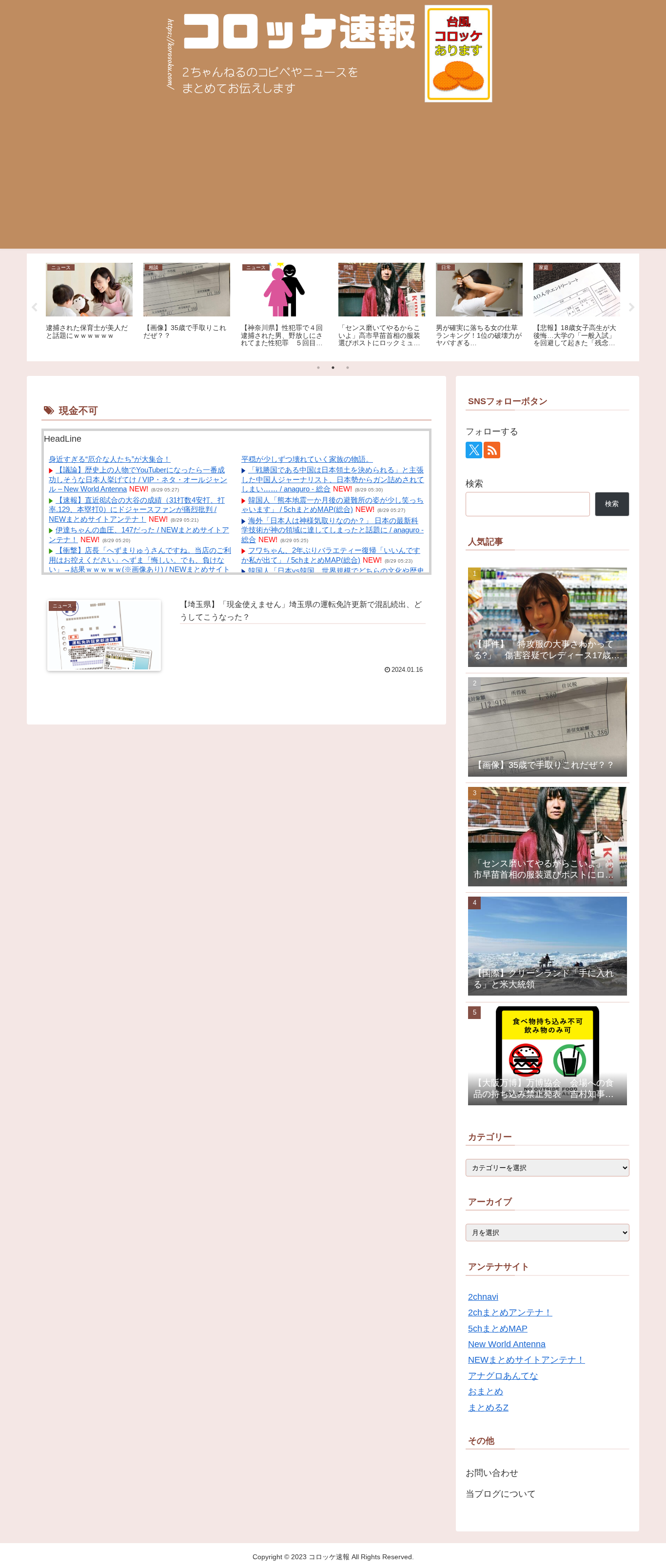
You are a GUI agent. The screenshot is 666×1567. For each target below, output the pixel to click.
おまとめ (485, 1391)
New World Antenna (507, 1344)
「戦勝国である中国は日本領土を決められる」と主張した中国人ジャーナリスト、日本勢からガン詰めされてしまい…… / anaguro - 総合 (332, 479)
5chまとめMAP (498, 1328)
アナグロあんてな (503, 1376)
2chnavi (483, 1297)
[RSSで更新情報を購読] (492, 450)
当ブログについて (501, 1494)
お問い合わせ (492, 1473)
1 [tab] (318, 367)
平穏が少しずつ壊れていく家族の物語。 (307, 459)
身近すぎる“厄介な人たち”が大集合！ (110, 459)
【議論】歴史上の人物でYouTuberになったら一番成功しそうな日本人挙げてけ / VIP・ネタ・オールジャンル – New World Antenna (138, 479)
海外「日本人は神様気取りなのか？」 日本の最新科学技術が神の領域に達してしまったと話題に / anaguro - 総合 (332, 530)
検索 (474, 484)
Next (632, 308)
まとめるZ (488, 1407)
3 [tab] (348, 367)
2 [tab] (333, 367)
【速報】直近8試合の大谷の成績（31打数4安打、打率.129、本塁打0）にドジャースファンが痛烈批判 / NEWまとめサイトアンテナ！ (137, 509)
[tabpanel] (89, 305)
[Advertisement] (333, 180)
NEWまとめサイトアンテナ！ (526, 1360)
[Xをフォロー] (474, 450)
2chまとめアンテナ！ (510, 1312)
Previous (34, 308)
